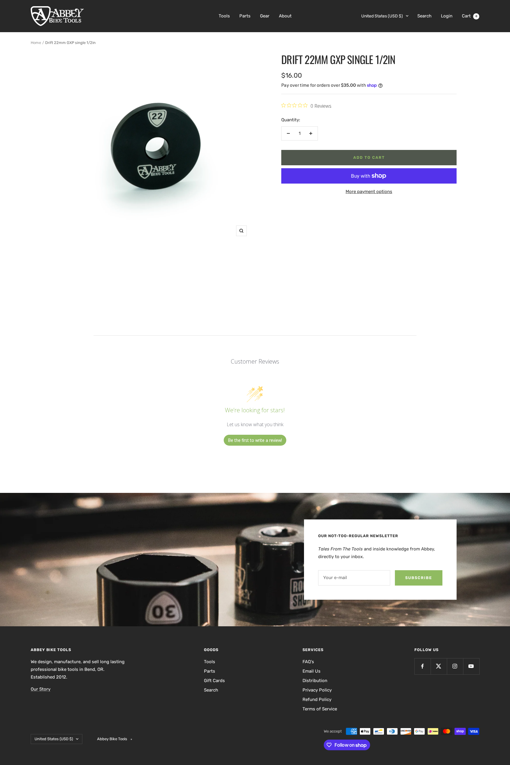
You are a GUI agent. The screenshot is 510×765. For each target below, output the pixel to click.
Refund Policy (317, 699)
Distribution (315, 680)
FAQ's (308, 661)
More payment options (369, 191)
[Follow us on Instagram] (455, 666)
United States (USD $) (382, 16)
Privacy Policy (317, 690)
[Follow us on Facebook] (422, 666)
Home (36, 42)
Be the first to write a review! (255, 440)
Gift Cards (214, 680)
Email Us (312, 671)
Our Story (40, 689)
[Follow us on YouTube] (471, 666)
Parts (245, 16)
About (285, 16)
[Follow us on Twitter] (439, 666)
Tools (224, 16)
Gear (264, 16)
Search (424, 16)
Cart (469, 16)
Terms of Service (320, 709)
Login (446, 16)
